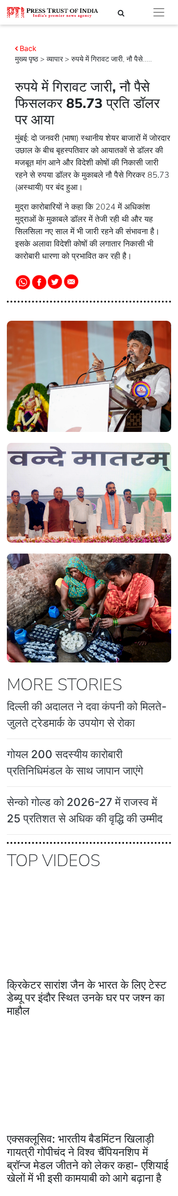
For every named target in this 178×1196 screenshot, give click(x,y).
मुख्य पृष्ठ (26, 59)
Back (28, 48)
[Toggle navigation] (159, 12)
